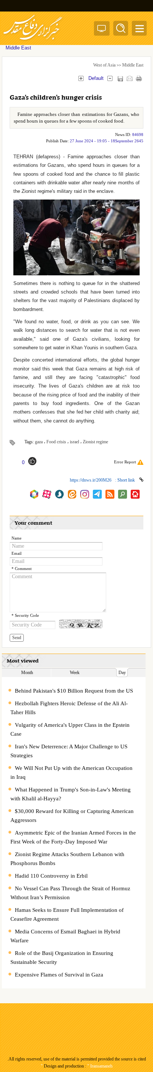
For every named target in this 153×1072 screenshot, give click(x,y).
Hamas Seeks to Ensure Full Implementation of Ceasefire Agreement (67, 914)
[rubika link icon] (34, 494)
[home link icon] (135, 494)
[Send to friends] (129, 78)
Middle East (132, 65)
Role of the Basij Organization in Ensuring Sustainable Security (61, 957)
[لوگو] (33, 41)
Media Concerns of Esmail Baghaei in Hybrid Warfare (65, 936)
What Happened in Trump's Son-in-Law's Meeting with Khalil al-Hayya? (70, 794)
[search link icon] (122, 494)
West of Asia (104, 65)
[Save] (120, 78)
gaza (39, 441)
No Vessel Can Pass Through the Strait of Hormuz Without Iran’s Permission (70, 892)
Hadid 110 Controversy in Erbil (51, 876)
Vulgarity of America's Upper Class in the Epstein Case (70, 729)
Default (96, 78)
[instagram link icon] (84, 494)
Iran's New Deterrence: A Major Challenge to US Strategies (68, 751)
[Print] (138, 78)
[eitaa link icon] (72, 494)
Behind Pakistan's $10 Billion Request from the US (74, 691)
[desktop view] (101, 30)
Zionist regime (95, 441)
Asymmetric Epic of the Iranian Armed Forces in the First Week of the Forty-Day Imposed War (73, 837)
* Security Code (25, 615)
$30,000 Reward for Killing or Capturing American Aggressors (72, 815)
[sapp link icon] (59, 494)
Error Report (125, 462)
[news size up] (80, 78)
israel (74, 441)
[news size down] (109, 78)
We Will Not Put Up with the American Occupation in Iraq (71, 772)
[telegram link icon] (97, 494)
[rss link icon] (109, 494)
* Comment (22, 569)
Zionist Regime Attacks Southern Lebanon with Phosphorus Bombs (67, 858)
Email (17, 553)
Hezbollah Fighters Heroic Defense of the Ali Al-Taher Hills (69, 707)
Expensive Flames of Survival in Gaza (59, 975)
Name (17, 538)
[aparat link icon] (46, 494)
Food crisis (56, 441)
